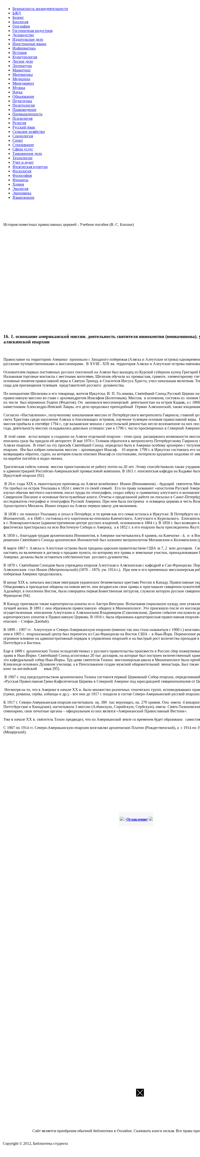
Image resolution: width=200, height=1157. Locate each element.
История (19, 52)
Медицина (21, 79)
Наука (17, 92)
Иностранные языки (29, 44)
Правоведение (24, 110)
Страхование (23, 145)
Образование (23, 96)
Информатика (24, 48)
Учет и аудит (23, 162)
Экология (20, 189)
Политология (23, 105)
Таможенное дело (27, 153)
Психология (22, 118)
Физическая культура (30, 167)
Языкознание (23, 197)
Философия (22, 175)
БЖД (16, 13)
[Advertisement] (74, 279)
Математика (22, 74)
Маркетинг (21, 70)
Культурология (24, 57)
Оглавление (136, 819)
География (21, 26)
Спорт (17, 140)
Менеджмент (23, 83)
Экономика (21, 193)
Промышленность (27, 114)
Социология (22, 136)
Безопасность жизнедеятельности (40, 9)
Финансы (20, 180)
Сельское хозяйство (28, 132)
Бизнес (18, 17)
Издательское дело (27, 39)
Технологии (22, 158)
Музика (18, 88)
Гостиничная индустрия (32, 31)
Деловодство (23, 35)
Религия (19, 123)
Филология (21, 171)
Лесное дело (22, 61)
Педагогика (22, 101)
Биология (20, 22)
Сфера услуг (22, 149)
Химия (18, 184)
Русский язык (23, 127)
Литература (22, 66)
